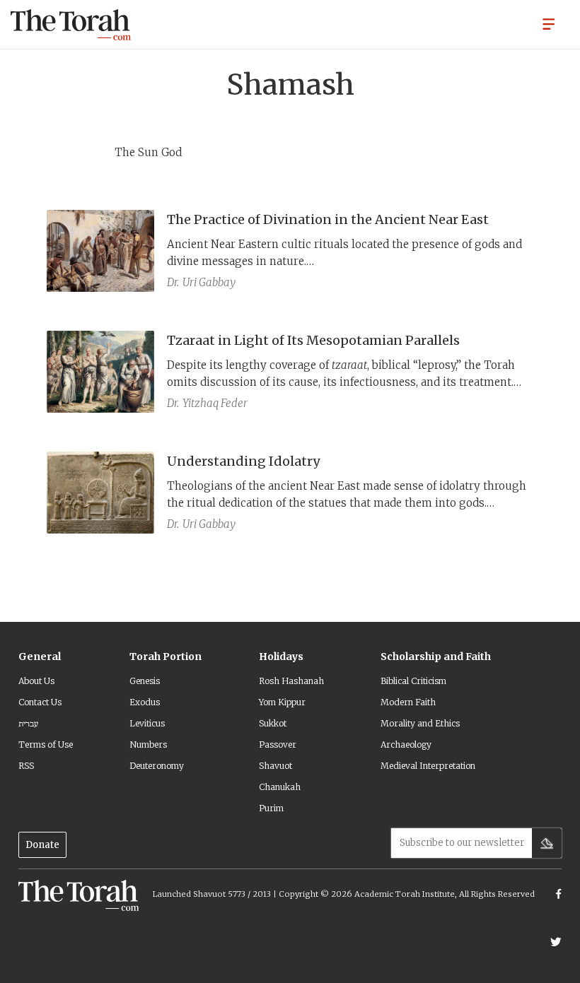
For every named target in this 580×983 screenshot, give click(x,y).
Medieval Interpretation (428, 765)
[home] (70, 24)
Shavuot (275, 765)
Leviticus (147, 723)
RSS (26, 765)
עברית (28, 723)
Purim (271, 808)
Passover (277, 744)
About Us (36, 681)
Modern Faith (408, 702)
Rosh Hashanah (291, 681)
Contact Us (40, 702)
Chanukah (280, 787)
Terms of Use (45, 744)
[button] (549, 23)
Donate (42, 845)
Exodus (144, 702)
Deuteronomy (156, 765)
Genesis (144, 681)
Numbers (148, 744)
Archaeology (406, 744)
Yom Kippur (282, 702)
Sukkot (272, 723)
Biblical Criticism (413, 681)
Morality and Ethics (420, 723)
